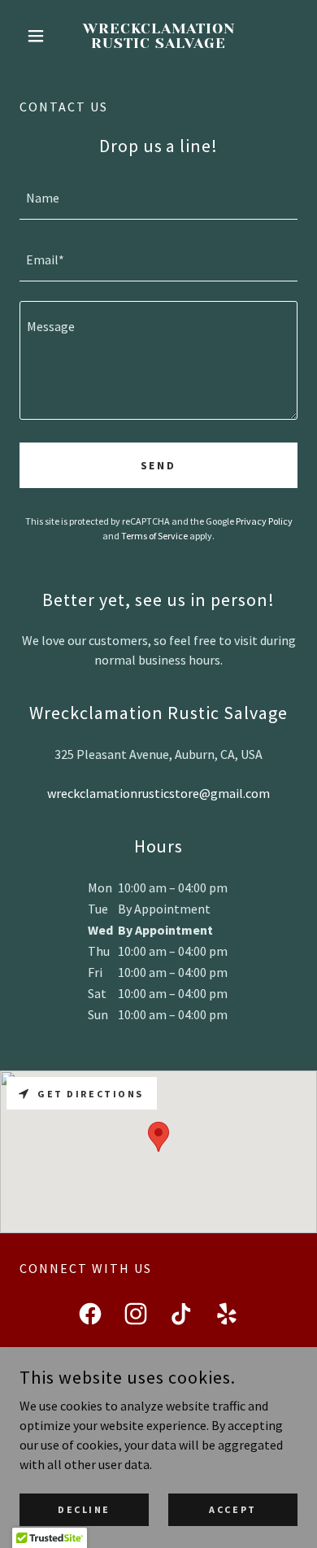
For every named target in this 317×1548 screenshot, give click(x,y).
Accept (232, 1509)
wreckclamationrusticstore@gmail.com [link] (158, 793)
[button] (40, 36)
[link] (158, 36)
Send (159, 465)
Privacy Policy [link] (264, 521)
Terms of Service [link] (154, 536)
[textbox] (158, 198)
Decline (84, 1509)
